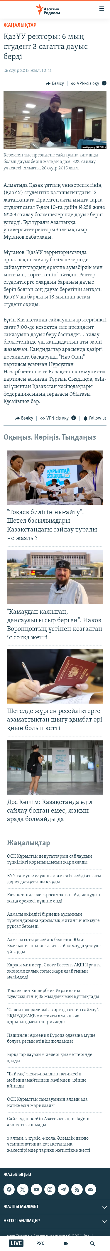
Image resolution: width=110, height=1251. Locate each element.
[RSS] (76, 1189)
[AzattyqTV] (66, 1243)
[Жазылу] (90, 1189)
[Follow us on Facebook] (9, 1189)
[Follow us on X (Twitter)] (22, 1189)
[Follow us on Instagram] (49, 1189)
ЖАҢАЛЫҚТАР (20, 25)
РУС (40, 1243)
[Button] (55, 84)
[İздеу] (92, 1243)
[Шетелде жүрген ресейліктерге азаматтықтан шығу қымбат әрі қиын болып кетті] (55, 676)
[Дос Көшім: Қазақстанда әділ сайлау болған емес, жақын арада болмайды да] (55, 767)
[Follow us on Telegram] (63, 1189)
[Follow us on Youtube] (36, 1189)
